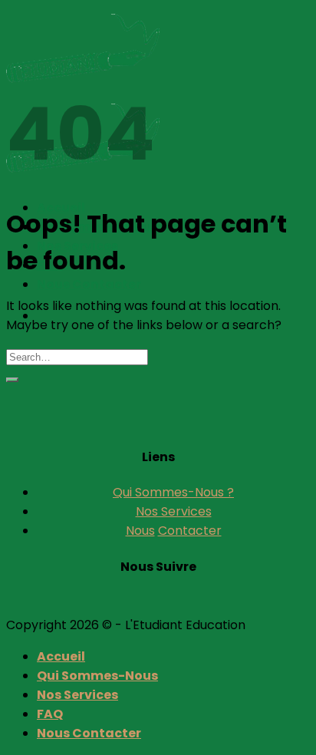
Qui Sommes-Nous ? (173, 492)
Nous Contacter (89, 284)
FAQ (50, 714)
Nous (140, 530)
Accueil (61, 656)
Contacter (190, 530)
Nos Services (174, 511)
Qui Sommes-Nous (97, 675)
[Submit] (12, 380)
